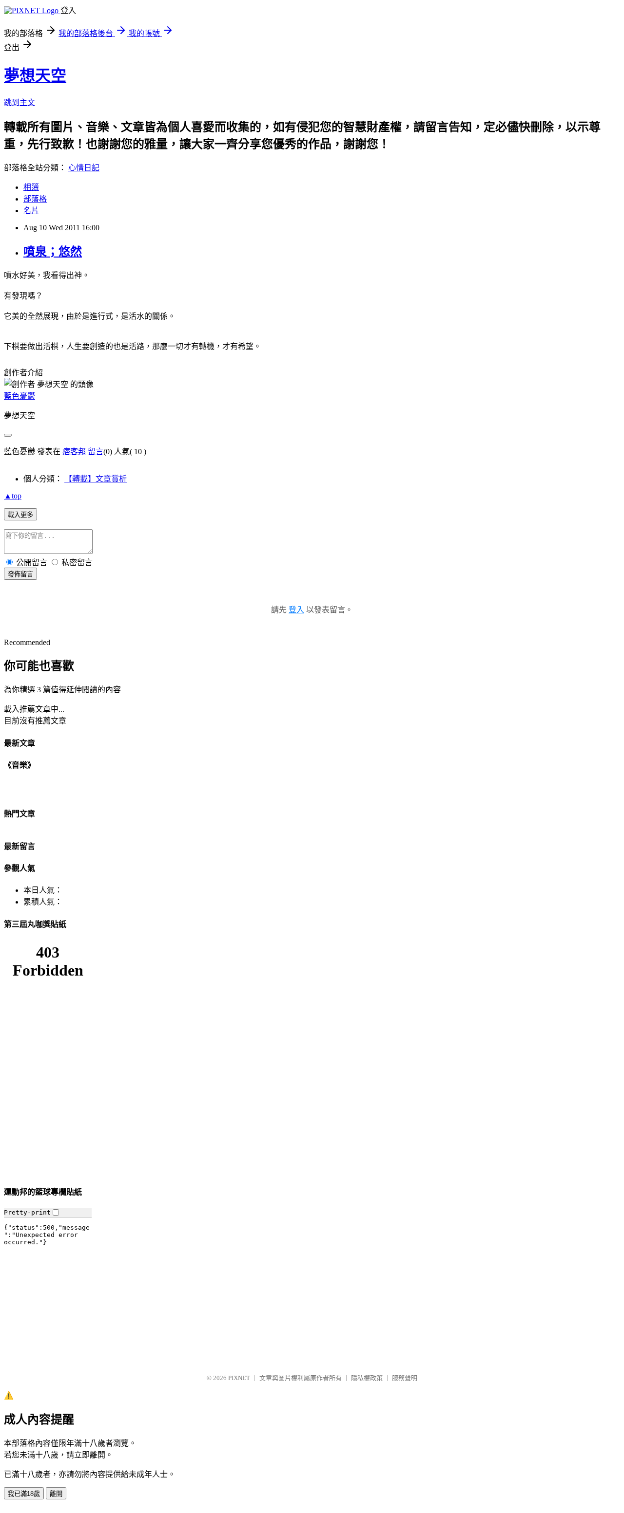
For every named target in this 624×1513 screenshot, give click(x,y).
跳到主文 (19, 102)
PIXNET (239, 1378)
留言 (95, 451)
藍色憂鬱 (19, 396)
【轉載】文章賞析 (95, 479)
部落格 (35, 199)
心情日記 (83, 168)
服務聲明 (404, 1378)
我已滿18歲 (24, 1493)
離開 (56, 1493)
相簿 (31, 187)
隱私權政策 (367, 1378)
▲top (12, 496)
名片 (31, 210)
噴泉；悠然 (52, 251)
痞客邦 (74, 451)
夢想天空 (35, 75)
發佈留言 (20, 574)
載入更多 (20, 514)
